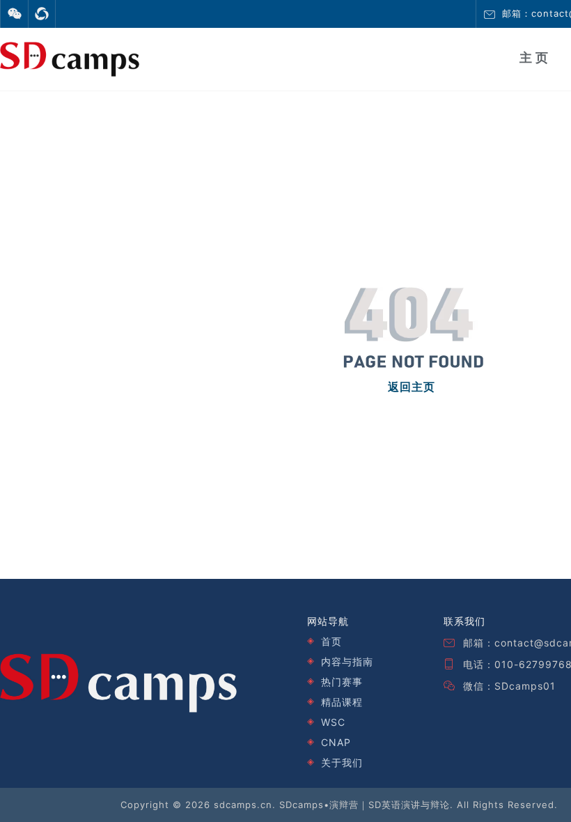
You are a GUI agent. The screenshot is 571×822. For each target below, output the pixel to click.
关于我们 (342, 762)
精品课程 (342, 702)
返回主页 (411, 387)
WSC (333, 722)
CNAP (336, 742)
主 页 (533, 58)
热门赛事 (342, 682)
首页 (331, 641)
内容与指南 (347, 661)
